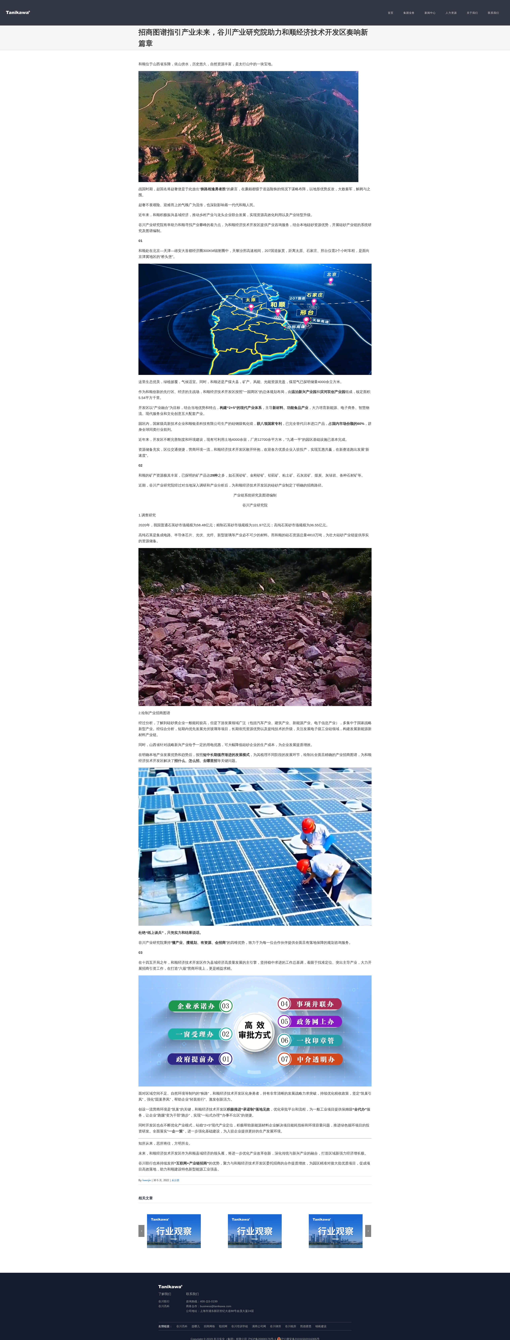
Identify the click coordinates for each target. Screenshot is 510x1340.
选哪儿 (195, 1326)
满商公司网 (259, 1326)
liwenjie (146, 1180)
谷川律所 (275, 1326)
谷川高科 (164, 1306)
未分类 (175, 1180)
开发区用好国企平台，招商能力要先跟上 (174, 1231)
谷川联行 (164, 1301)
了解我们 (164, 1294)
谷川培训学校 (239, 1326)
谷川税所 (290, 1326)
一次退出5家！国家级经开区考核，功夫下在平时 (335, 1231)
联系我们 (192, 1294)
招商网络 (209, 1326)
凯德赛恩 (305, 1326)
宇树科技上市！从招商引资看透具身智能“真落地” (255, 1231)
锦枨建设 (321, 1326)
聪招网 (223, 1326)
